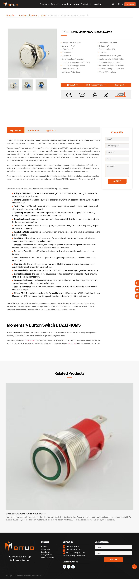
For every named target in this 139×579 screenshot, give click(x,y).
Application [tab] (51, 130)
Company (44, 4)
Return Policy (45, 549)
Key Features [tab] (15, 130)
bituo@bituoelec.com (73, 549)
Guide (97, 4)
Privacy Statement (47, 555)
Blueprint (120, 85)
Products (55, 4)
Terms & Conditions (47, 558)
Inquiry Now (73, 85)
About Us (44, 546)
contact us (72, 343)
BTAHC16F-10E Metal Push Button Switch (26, 513)
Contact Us (86, 4)
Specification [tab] (33, 130)
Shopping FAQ (45, 552)
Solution (66, 4)
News (75, 4)
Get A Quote (130, 4)
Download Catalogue (97, 85)
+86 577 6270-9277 (73, 546)
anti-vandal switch (30, 340)
